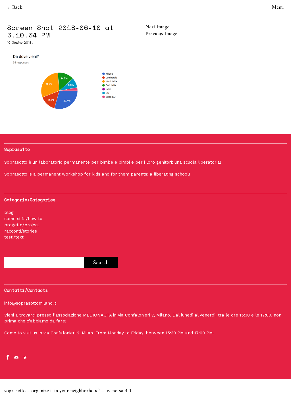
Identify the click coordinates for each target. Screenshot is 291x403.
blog (9, 212)
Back (17, 7)
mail (17, 357)
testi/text (14, 237)
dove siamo (25, 357)
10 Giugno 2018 (19, 43)
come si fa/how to (23, 218)
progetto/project (21, 224)
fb (8, 357)
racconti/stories (20, 231)
